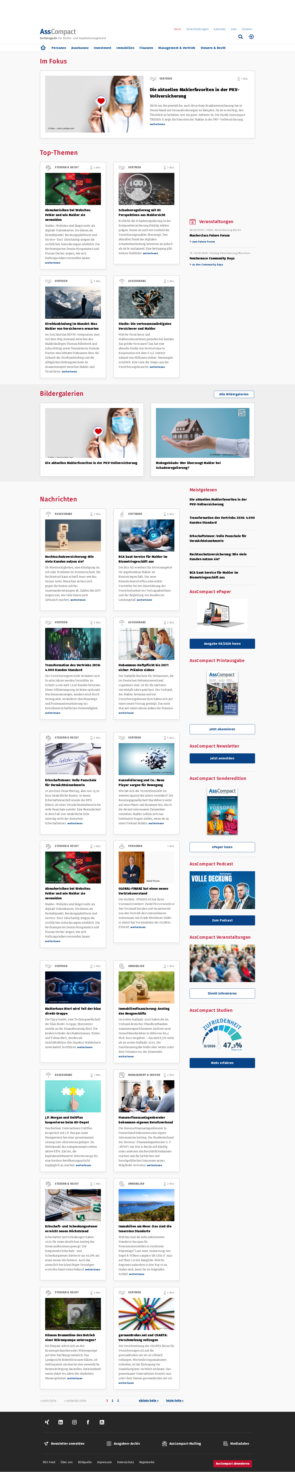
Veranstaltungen (197, 29)
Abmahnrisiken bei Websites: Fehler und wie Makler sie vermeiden (68, 215)
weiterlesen (157, 124)
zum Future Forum (203, 241)
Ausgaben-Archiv (127, 1443)
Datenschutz (125, 1462)
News (177, 29)
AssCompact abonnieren (232, 1463)
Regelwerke (147, 1462)
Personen (59, 48)
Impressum (104, 1462)
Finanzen (146, 48)
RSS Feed (49, 1462)
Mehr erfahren (222, 1063)
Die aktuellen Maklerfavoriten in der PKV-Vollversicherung (91, 463)
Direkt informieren (222, 993)
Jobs (234, 29)
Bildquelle (85, 1462)
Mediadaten (239, 1443)
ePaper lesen (222, 847)
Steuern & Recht (213, 48)
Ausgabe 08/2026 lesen (222, 644)
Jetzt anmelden (222, 758)
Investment (102, 48)
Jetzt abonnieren (222, 729)
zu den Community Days (207, 264)
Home (43, 48)
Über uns (67, 1462)
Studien (247, 29)
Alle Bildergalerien (234, 394)
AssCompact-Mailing (185, 1443)
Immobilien (125, 48)
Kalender (220, 29)
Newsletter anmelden (67, 1443)
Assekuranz (79, 48)
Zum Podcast (222, 920)
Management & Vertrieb (176, 48)
